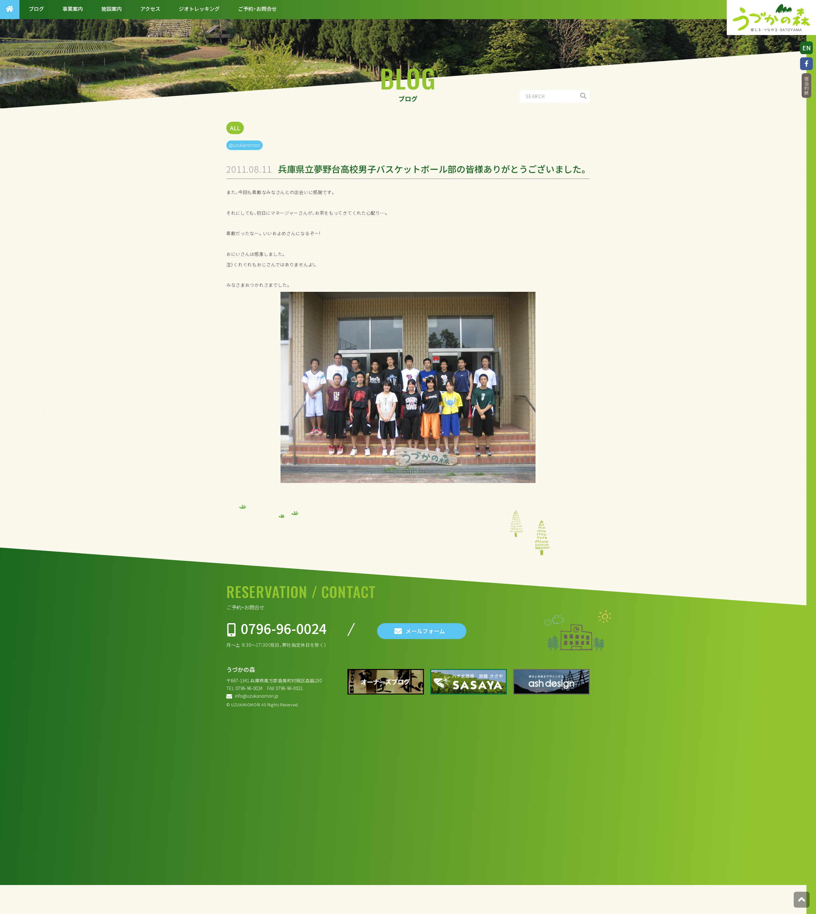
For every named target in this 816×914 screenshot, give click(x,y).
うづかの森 (240, 669)
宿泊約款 (806, 85)
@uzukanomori (244, 145)
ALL (235, 128)
